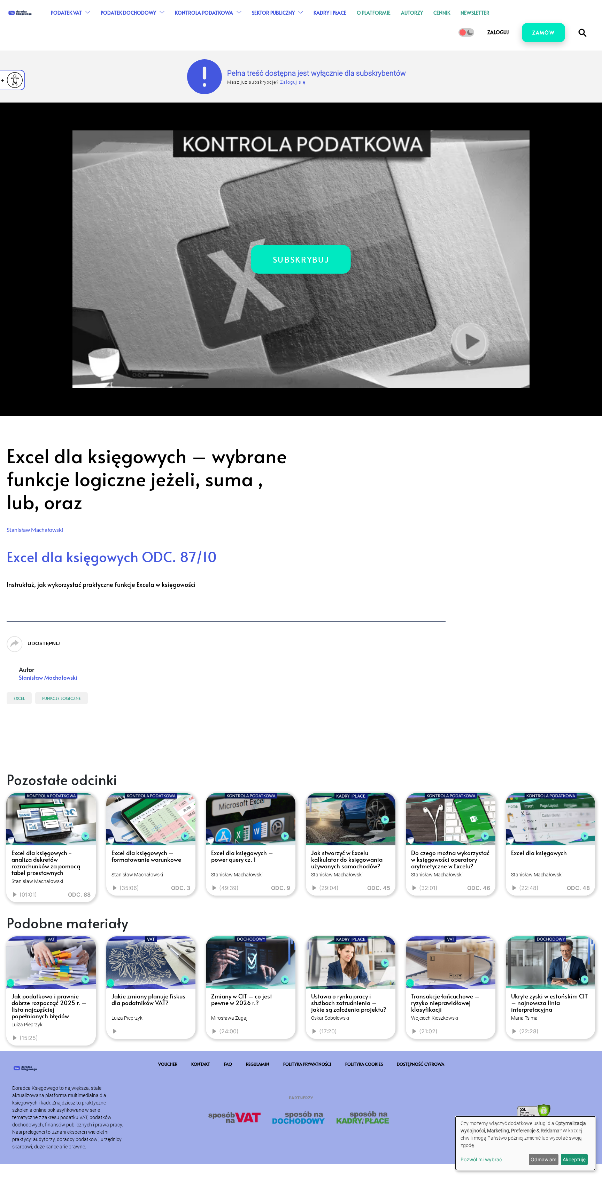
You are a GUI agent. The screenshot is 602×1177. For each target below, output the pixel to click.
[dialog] (525, 1143)
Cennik (474, 22)
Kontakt (200, 1113)
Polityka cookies (364, 1113)
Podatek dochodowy (161, 22)
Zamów (543, 52)
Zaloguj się (293, 82)
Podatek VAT (99, 22)
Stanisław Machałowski (35, 529)
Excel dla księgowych (112, 556)
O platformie (407, 22)
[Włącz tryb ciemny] (466, 52)
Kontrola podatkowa (237, 22)
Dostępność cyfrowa (420, 1113)
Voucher (167, 1113)
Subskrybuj (301, 259)
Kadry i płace (363, 22)
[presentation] (15, 862)
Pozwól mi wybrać (481, 1159)
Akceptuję (574, 1159)
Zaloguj (498, 51)
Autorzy (445, 22)
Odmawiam (543, 1159)
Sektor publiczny (306, 22)
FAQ (228, 1113)
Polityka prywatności (307, 1113)
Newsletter (508, 22)
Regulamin (257, 1113)
